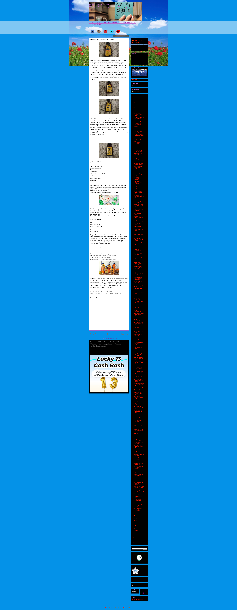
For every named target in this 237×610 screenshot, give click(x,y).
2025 (134, 98)
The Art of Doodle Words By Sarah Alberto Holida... (138, 343)
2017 (134, 534)
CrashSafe (136, 126)
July (135, 522)
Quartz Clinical (136, 433)
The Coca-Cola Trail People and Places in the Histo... (138, 246)
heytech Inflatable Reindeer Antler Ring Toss (138, 393)
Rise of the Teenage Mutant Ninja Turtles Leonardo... (138, 415)
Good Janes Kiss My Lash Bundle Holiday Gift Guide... (139, 243)
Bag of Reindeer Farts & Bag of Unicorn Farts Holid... (138, 350)
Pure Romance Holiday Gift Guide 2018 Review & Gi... (139, 368)
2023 (134, 102)
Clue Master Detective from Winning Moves (138, 502)
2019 (134, 109)
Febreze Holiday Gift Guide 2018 (138, 199)
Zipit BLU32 (136, 145)
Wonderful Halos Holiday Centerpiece (138, 302)
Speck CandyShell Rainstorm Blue (137, 311)
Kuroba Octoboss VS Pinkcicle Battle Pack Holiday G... (138, 411)
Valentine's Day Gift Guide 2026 (110, 22)
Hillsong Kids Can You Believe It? (138, 449)
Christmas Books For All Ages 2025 (127, 22)
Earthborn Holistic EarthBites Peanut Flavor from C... (138, 147)
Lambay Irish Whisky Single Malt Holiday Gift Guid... (139, 446)
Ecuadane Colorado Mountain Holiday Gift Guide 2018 (138, 436)
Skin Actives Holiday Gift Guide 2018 (138, 202)
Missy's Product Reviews (99, 4)
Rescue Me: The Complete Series (137, 424)
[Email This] (107, 291)
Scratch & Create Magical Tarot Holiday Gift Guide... (139, 314)
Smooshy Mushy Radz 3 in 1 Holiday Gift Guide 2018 (138, 114)
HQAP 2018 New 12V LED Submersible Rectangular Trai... (138, 142)
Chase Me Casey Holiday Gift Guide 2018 (139, 471)
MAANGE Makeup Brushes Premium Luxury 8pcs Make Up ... (138, 160)
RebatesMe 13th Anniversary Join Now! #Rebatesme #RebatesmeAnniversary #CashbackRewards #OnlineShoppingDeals (108, 344)
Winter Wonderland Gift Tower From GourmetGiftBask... (138, 483)
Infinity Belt (136, 472)
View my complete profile (136, 42)
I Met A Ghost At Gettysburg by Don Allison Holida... (138, 186)
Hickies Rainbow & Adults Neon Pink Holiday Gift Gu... (139, 426)
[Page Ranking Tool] (134, 592)
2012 (134, 542)
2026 (134, 97)
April (135, 527)
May (135, 525)
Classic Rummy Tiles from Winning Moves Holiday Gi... (139, 491)
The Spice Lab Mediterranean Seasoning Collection (138, 439)
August (135, 520)
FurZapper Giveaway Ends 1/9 (138, 308)
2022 (134, 103)
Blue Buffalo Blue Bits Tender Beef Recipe (138, 151)
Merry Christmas (137, 211)
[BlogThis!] (108, 291)
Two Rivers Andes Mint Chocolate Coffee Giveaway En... (138, 467)
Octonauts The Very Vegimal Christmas (138, 132)
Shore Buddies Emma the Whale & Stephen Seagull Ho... (139, 178)
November (136, 515)
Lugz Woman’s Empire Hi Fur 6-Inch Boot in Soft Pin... (139, 384)
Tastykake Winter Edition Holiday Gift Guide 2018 (139, 164)
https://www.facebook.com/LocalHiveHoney (106, 259)
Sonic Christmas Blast (138, 139)
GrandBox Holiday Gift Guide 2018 (138, 377)
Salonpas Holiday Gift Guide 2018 (138, 282)
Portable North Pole (137, 375)
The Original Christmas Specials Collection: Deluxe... (138, 372)
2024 (134, 100)
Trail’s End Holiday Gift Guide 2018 (138, 443)
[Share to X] (109, 291)
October (135, 516)
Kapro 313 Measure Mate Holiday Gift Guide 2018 (139, 365)
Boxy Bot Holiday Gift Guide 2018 (138, 335)
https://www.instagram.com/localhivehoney (105, 255)
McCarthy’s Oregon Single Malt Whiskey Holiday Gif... (139, 362)
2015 (134, 537)
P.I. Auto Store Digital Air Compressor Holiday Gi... (138, 205)
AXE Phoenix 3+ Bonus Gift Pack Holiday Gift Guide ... (138, 323)
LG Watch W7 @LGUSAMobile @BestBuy (137, 250)
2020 (134, 107)
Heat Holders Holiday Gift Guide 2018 (139, 455)
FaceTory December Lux (138, 121)
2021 (134, 105)
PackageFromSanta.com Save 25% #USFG (138, 480)
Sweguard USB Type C (138, 226)
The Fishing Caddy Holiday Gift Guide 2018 (139, 337)
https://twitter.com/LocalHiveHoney (102, 257)
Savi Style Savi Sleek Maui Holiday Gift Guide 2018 (139, 229)
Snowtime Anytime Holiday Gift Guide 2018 (139, 299)
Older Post (124, 334)
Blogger (130, 607)
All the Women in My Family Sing (138, 452)
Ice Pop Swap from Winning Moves (137, 500)
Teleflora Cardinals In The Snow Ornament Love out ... (139, 274)
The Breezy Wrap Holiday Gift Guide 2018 (139, 118)
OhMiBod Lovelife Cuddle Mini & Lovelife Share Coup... (139, 347)
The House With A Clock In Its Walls (138, 260)
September (136, 518)
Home (92, 22)
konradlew (117, 607)
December (136, 112)
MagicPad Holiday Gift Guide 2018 (138, 421)
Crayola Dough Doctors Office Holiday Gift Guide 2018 (138, 354)
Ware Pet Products (137, 286)
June (135, 523)
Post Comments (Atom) (112, 338)
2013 (134, 540)
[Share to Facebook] (110, 291)
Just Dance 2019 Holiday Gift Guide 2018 (138, 461)
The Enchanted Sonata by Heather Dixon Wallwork (139, 494)
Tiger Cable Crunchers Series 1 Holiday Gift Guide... (138, 358)
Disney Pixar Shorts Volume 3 (137, 214)
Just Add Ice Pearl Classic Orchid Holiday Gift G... (139, 232)
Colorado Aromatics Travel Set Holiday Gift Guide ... (138, 257)
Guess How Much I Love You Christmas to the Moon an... (138, 209)
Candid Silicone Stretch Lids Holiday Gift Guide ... (139, 235)
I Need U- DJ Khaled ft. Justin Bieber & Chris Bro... (138, 128)
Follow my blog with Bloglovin (137, 599)
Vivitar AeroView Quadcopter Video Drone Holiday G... (138, 182)
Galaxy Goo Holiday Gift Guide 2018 (138, 329)
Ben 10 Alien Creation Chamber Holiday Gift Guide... (138, 407)
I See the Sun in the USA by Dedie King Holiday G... (138, 430)
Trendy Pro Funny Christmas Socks (137, 317)
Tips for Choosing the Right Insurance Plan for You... (138, 174)
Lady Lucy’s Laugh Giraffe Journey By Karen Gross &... (139, 505)
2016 (134, 535)
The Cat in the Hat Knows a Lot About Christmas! (139, 135)
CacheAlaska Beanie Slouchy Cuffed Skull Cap (138, 192)
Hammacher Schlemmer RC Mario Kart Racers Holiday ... (138, 403)
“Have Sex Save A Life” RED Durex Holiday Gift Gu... (139, 196)
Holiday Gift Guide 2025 (96, 24)
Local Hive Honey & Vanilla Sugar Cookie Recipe (108, 293)
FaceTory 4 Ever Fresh (138, 120)
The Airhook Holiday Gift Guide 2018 (138, 254)
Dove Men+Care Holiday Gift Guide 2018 (138, 475)
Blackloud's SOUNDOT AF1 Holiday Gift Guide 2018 (139, 292)
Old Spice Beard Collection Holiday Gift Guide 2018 (138, 263)
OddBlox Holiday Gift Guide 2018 (138, 154)
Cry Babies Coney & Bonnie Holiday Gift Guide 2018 (138, 267)
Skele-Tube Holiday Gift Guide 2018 (138, 327)
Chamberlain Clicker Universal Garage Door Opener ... (139, 271)
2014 (134, 539)
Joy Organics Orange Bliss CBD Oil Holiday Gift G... (138, 221)
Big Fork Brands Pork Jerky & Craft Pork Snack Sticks (138, 278)
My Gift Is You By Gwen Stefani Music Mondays (139, 418)
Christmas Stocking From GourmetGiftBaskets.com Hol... (139, 487)
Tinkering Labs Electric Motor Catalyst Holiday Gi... (138, 171)
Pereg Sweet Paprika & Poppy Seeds (138, 464)
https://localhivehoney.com (105, 254)
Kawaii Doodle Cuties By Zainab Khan (138, 340)
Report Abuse (135, 79)
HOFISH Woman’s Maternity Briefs (137, 320)
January (135, 532)
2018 (134, 110)
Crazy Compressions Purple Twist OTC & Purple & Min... (138, 509)
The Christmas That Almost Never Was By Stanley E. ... (138, 305)
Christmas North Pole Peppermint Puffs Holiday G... (138, 167)
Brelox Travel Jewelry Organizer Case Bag (138, 284)
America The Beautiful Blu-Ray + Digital (138, 400)
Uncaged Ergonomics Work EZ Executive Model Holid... (138, 458)
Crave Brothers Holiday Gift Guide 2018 (138, 388)
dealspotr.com (139, 561)
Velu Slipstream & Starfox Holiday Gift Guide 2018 (139, 157)
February (136, 530)
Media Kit (98, 22)
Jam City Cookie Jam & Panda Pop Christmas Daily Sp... (138, 239)
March (135, 528)
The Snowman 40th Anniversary (137, 138)
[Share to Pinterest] (111, 291)
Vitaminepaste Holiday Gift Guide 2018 (138, 124)
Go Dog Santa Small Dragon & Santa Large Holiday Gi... (138, 380)
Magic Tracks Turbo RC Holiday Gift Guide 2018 (139, 478)
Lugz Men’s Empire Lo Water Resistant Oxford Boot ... (139, 217)
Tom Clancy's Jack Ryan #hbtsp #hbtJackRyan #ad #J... (138, 295)
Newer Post (94, 334)
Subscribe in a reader (136, 48)
